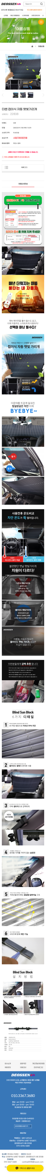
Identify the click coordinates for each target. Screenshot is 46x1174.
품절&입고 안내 (13, 10)
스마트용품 (25, 15)
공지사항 (4, 10)
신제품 (6, 15)
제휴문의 (8, 1067)
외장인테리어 (36, 15)
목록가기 (24, 167)
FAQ (21, 10)
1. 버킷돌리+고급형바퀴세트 (35, 10)
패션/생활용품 (15, 15)
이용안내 (23, 1067)
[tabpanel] (15, 95)
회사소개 (8, 1064)
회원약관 (23, 1064)
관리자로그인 (38, 1067)
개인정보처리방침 (38, 1064)
